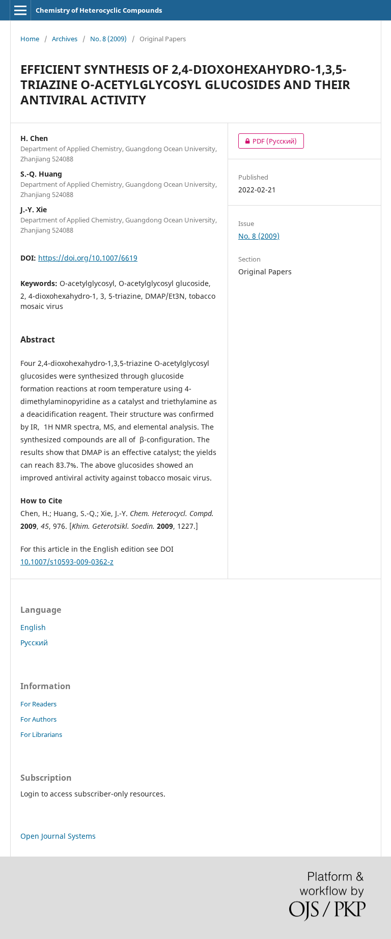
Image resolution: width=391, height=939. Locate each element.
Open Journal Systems (58, 836)
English (33, 627)
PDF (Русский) (267, 141)
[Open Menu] (20, 10)
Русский (34, 642)
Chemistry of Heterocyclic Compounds (99, 10)
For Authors (38, 719)
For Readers (38, 703)
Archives (64, 38)
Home (29, 38)
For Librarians (41, 734)
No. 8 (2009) (108, 38)
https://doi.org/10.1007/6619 (87, 258)
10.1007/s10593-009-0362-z (67, 561)
